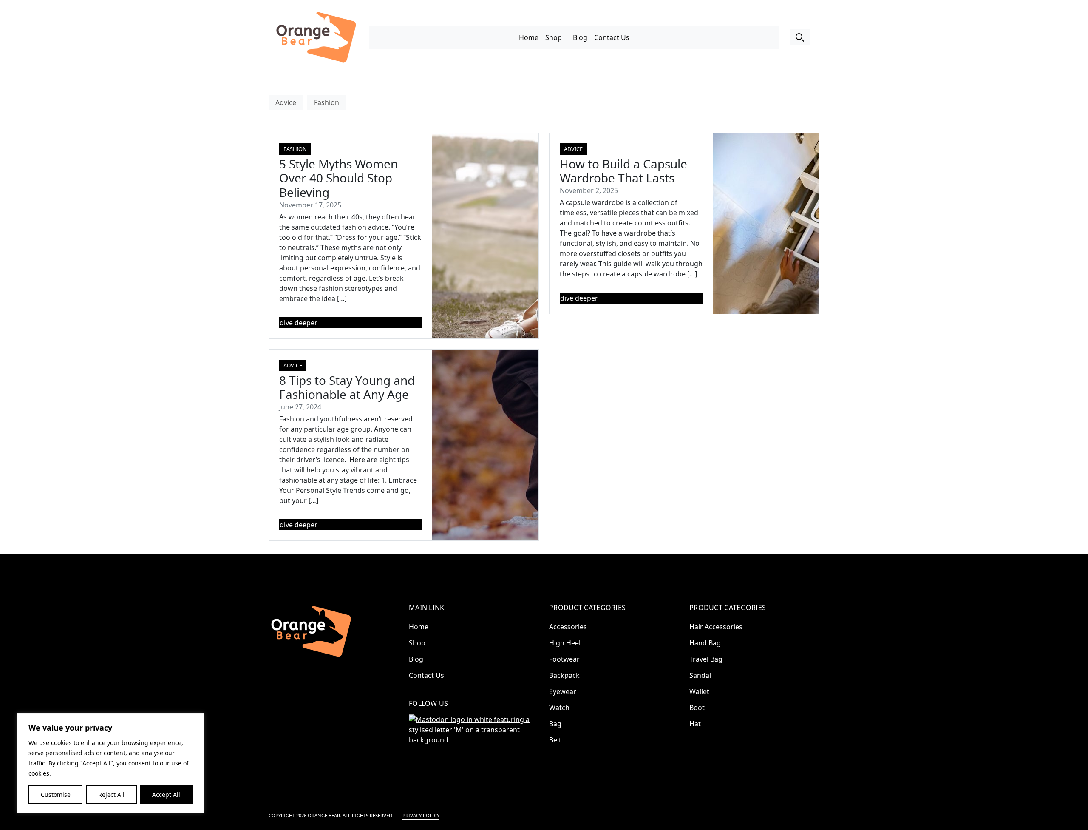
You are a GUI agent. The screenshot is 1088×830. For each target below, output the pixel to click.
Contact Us (611, 37)
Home (528, 37)
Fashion (326, 102)
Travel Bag (705, 659)
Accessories (568, 626)
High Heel (565, 643)
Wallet (699, 691)
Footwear (564, 659)
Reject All (111, 794)
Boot (697, 707)
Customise (56, 794)
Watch (559, 707)
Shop (553, 37)
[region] (110, 763)
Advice (285, 102)
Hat (695, 723)
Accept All (166, 794)
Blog (580, 37)
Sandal (700, 675)
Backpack (564, 675)
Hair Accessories (715, 626)
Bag (555, 723)
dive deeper (298, 322)
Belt (555, 740)
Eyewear (562, 691)
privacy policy (420, 815)
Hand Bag (705, 643)
